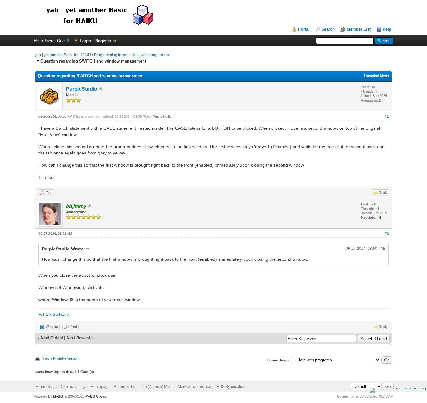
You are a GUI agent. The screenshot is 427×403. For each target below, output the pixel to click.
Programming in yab (111, 55)
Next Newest (78, 337)
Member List (359, 29)
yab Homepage (96, 387)
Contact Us (70, 387)
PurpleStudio (81, 89)
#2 (387, 233)
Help (387, 29)
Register (103, 40)
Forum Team (46, 387)
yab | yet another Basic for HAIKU (63, 55)
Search (328, 29)
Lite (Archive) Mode (157, 387)
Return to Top (125, 387)
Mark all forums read (195, 387)
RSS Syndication (231, 387)
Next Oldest (52, 337)
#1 (387, 116)
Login (85, 40)
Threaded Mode (376, 75)
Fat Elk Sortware (53, 314)
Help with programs (148, 55)
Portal (303, 29)
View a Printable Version (60, 358)
